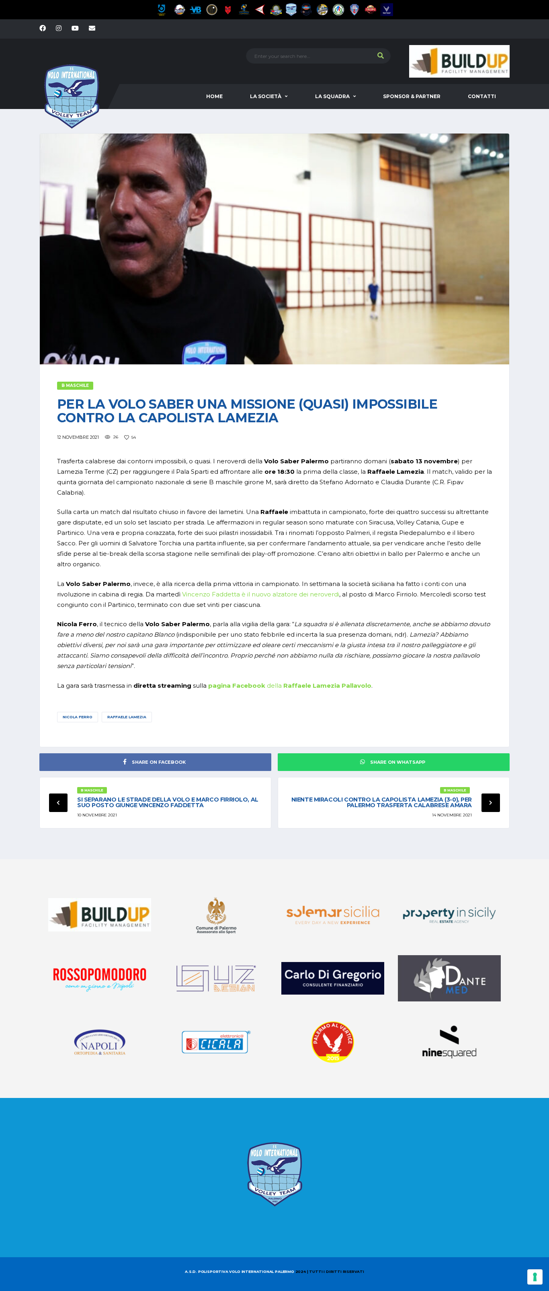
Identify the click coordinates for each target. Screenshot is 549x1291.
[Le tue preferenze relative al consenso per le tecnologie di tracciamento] (535, 1277)
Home (214, 96)
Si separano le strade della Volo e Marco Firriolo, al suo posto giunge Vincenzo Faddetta (167, 802)
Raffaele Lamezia (126, 717)
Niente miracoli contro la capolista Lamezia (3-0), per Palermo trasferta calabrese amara (381, 802)
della (289, 685)
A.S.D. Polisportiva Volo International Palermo (240, 1271)
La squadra (332, 96)
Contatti (482, 96)
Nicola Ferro (77, 717)
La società (265, 96)
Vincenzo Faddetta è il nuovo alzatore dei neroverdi (260, 594)
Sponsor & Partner (411, 96)
